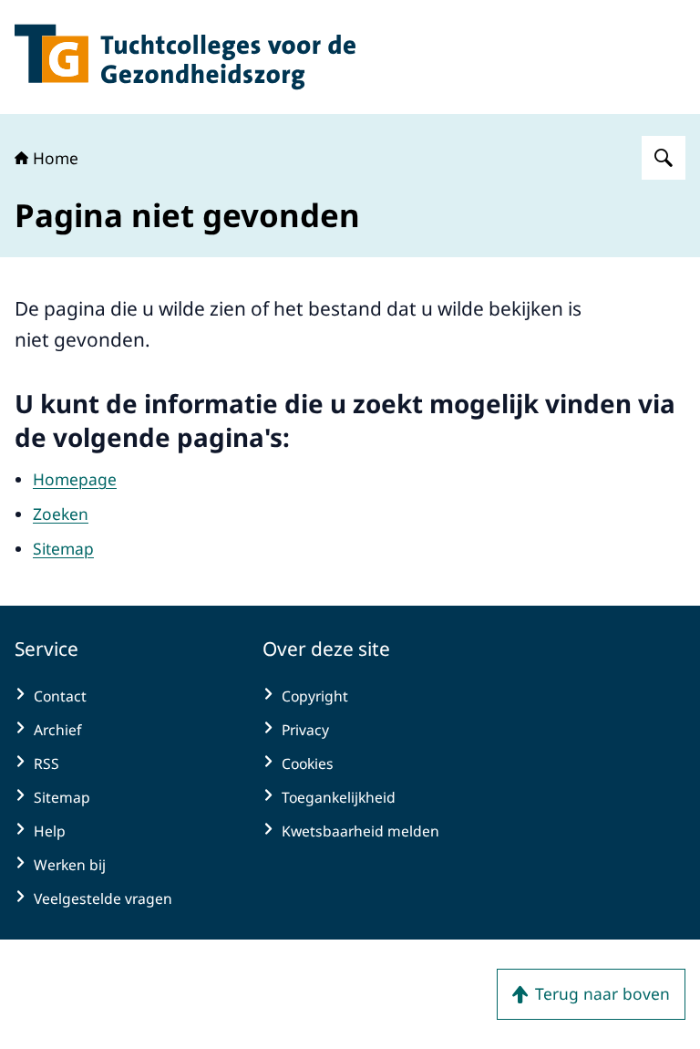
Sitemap (63, 548)
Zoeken (60, 513)
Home (55, 158)
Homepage (75, 479)
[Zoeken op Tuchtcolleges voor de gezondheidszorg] (663, 158)
